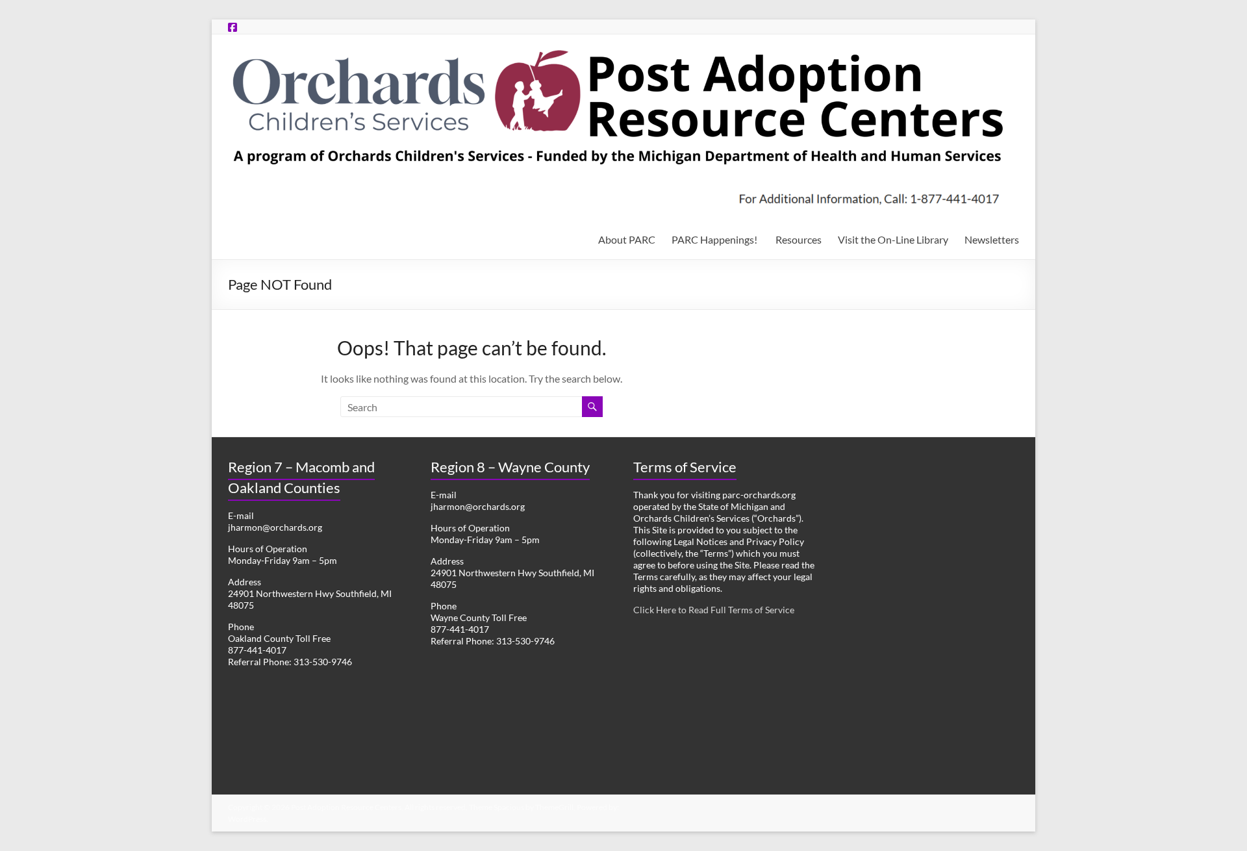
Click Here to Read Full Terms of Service (713, 609)
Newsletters (991, 239)
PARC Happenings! (715, 239)
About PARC (626, 239)
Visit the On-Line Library (893, 239)
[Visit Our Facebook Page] (232, 27)
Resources (798, 239)
